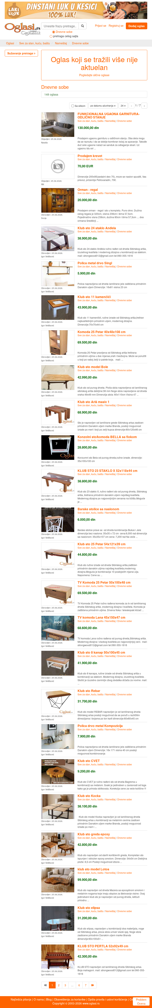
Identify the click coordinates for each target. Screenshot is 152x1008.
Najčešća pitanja (21, 999)
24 (122, 105)
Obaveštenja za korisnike (70, 999)
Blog (49, 999)
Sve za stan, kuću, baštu (34, 43)
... (72, 985)
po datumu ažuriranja (102, 105)
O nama (39, 999)
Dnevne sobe (80, 43)
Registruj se (116, 25)
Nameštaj (61, 43)
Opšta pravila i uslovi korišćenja (107, 999)
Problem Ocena (141, 1001)
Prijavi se (100, 25)
